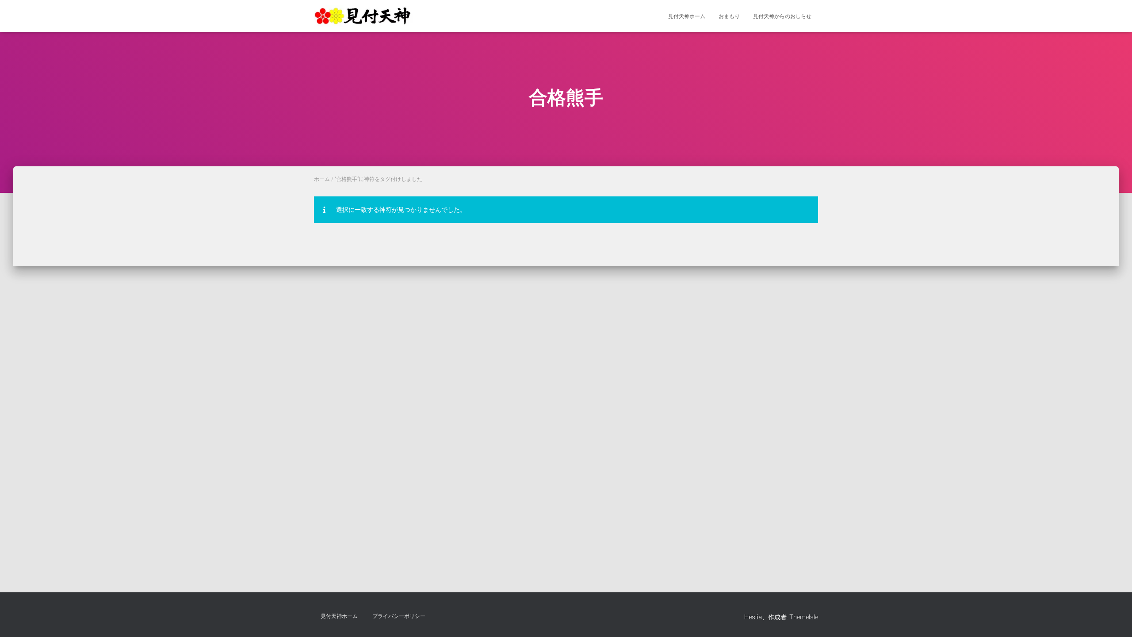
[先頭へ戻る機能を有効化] (1114, 619)
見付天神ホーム (686, 16)
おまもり (729, 16)
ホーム (322, 179)
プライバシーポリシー (398, 616)
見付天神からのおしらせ (782, 16)
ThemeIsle (803, 617)
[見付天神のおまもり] (363, 16)
